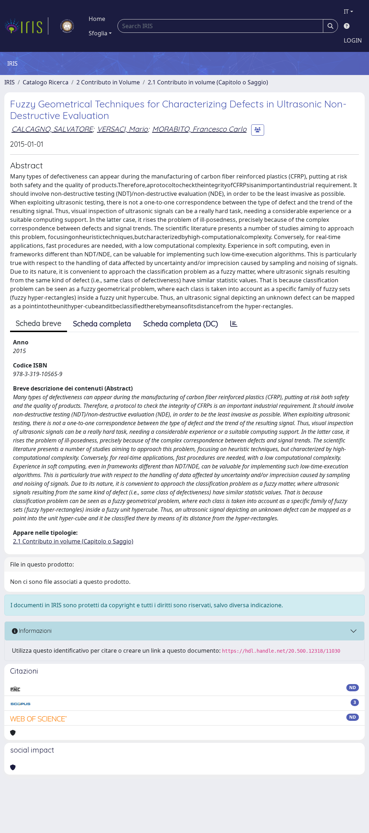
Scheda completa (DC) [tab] (180, 323)
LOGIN (353, 40)
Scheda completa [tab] (102, 323)
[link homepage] (26, 26)
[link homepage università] (67, 26)
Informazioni (35, 630)
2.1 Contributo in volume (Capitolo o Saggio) (208, 82)
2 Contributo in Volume (108, 82)
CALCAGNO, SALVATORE (52, 128)
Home (97, 19)
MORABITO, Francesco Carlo (199, 128)
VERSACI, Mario (122, 128)
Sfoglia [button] (98, 33)
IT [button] (346, 12)
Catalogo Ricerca (45, 82)
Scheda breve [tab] (38, 323)
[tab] (234, 323)
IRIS (9, 82)
